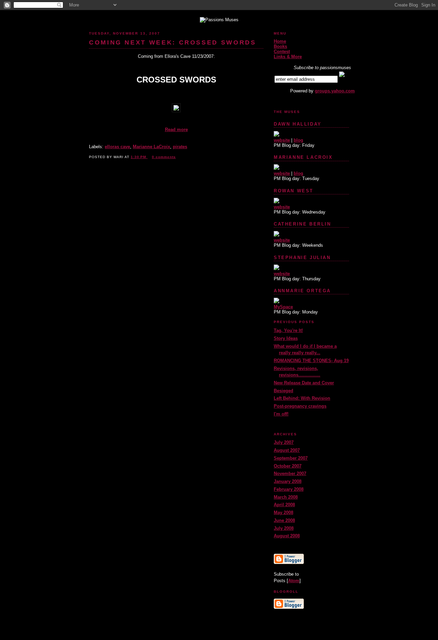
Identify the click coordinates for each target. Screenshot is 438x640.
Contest (282, 51)
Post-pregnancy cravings (300, 406)
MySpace (283, 306)
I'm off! (281, 414)
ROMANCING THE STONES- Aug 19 (311, 360)
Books (280, 46)
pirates (180, 146)
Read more (176, 129)
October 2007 (287, 466)
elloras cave (117, 146)
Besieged (283, 390)
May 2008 (283, 512)
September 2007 (291, 458)
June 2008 (284, 520)
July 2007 (284, 442)
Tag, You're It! (288, 330)
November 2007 (290, 473)
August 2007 (287, 450)
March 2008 (286, 497)
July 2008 (284, 528)
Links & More (288, 56)
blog (298, 140)
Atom (293, 580)
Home (280, 41)
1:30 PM (139, 157)
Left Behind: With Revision (302, 398)
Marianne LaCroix (151, 146)
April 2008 (284, 504)
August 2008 (287, 535)
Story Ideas (286, 338)
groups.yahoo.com (335, 90)
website (282, 140)
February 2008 (289, 489)
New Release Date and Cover (304, 382)
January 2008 (287, 481)
